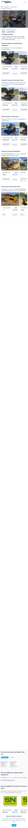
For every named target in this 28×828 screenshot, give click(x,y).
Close (14, 825)
